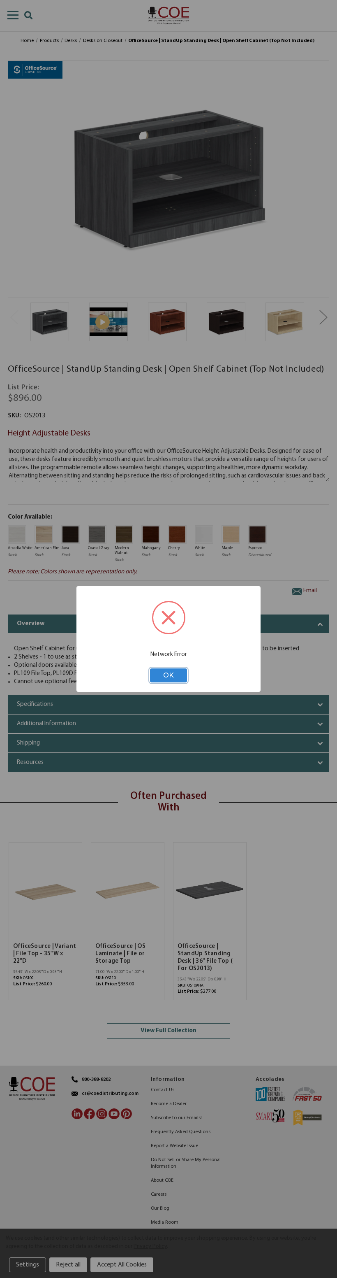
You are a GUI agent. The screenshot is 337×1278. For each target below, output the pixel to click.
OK (168, 675)
